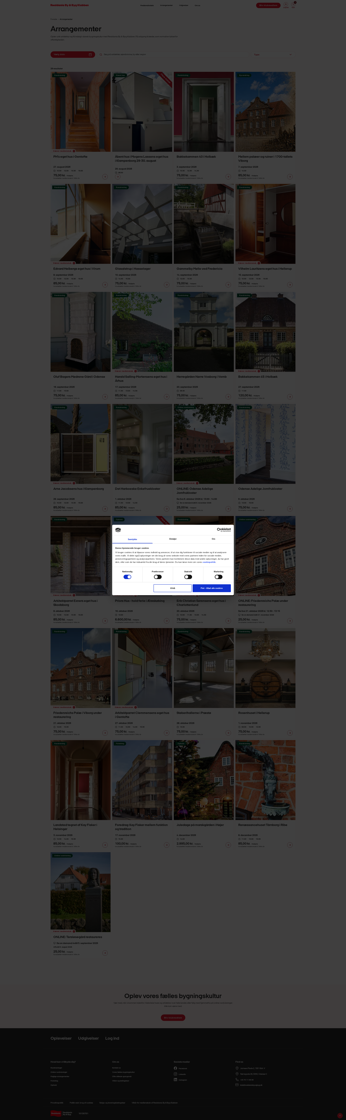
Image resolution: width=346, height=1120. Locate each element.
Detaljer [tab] (173, 539)
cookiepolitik (209, 562)
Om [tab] (213, 539)
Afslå (172, 588)
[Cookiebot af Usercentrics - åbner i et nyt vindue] (219, 530)
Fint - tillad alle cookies (212, 588)
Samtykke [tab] (132, 539)
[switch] (158, 577)
